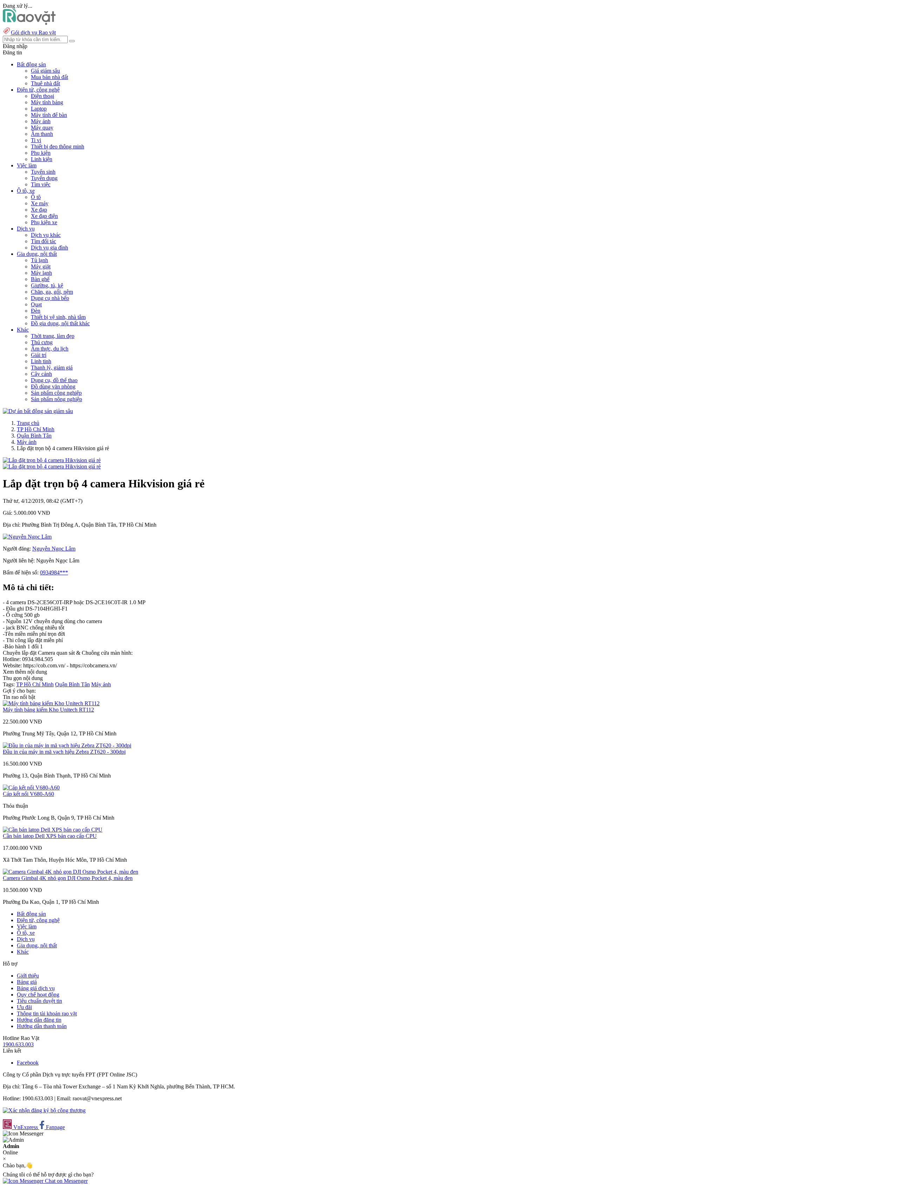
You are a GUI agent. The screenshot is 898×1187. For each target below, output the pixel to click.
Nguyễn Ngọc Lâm (53, 549)
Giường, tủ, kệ (47, 285)
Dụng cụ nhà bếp (50, 298)
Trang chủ (28, 423)
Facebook (28, 1063)
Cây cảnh (41, 374)
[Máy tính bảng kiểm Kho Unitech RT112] (51, 703)
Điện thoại (42, 96)
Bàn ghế (40, 279)
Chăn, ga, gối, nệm (52, 292)
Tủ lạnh (39, 260)
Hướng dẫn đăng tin (39, 1020)
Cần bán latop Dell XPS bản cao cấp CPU (50, 836)
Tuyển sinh (43, 172)
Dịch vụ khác (46, 235)
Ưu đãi (24, 1007)
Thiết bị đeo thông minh (57, 146)
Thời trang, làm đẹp (52, 336)
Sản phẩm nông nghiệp (56, 399)
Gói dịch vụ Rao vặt (33, 32)
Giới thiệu (28, 976)
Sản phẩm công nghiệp (56, 393)
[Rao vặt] (29, 23)
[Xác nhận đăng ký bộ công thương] (44, 1110)
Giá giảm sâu (45, 71)
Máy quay (42, 128)
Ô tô (36, 197)
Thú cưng (42, 342)
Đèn (35, 311)
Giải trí (38, 355)
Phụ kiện (41, 153)
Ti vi (36, 140)
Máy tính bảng (47, 102)
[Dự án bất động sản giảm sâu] (38, 411)
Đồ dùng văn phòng (53, 386)
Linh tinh (41, 361)
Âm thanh (42, 134)
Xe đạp (39, 210)
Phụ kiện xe (44, 222)
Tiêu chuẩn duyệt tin (39, 1001)
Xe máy (39, 203)
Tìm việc (41, 184)
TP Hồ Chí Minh (35, 429)
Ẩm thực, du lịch (49, 349)
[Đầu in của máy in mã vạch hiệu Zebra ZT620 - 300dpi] (67, 745)
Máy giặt (41, 266)
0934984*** (54, 572)
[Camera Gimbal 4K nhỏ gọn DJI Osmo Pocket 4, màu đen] (70, 872)
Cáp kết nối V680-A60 (28, 794)
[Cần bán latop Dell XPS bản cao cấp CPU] (52, 830)
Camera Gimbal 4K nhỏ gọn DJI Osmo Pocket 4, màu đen (68, 878)
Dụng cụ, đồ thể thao (54, 380)
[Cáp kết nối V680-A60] (31, 788)
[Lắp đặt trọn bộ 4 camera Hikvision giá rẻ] (52, 460)
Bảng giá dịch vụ (36, 988)
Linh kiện (41, 159)
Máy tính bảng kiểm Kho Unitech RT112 (48, 710)
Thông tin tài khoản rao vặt (47, 1013)
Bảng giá (27, 982)
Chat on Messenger (65, 1181)
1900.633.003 (18, 1044)
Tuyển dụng (44, 178)
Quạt (36, 304)
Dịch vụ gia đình (49, 248)
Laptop (39, 109)
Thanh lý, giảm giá (52, 368)
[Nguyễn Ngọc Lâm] (27, 537)
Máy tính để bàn (49, 115)
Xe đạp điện (44, 216)
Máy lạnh (41, 273)
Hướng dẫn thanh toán (42, 1026)
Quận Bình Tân (34, 436)
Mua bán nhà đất (49, 77)
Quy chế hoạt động (38, 995)
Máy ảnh (41, 121)
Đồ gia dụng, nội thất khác (60, 323)
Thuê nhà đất (45, 83)
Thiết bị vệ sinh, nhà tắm (58, 317)
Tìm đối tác (43, 241)
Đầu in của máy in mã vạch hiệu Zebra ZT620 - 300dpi (64, 752)
